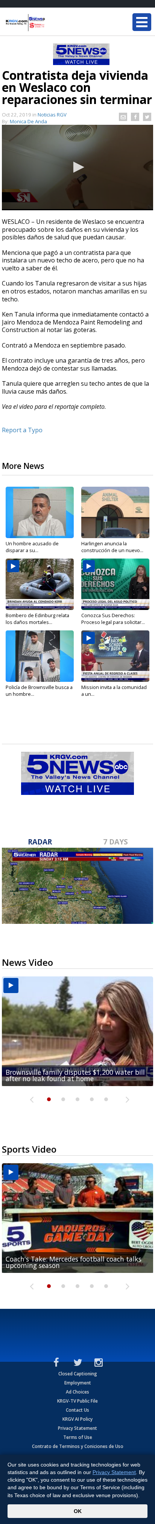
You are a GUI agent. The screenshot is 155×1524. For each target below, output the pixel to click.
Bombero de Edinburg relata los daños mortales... (37, 618)
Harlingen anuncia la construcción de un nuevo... (112, 547)
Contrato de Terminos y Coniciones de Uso (77, 1446)
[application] (77, 167)
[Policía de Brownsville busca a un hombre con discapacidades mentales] (40, 656)
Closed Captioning (77, 1373)
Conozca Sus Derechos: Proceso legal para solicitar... (113, 618)
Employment (77, 1383)
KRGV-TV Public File (77, 1401)
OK (78, 1511)
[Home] (51, 22)
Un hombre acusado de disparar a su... (32, 547)
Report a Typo (22, 430)
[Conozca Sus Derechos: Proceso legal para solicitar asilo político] (115, 584)
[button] (77, 167)
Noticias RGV (52, 114)
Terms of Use (77, 1437)
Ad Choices (77, 1392)
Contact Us (77, 1410)
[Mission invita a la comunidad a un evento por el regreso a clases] (115, 656)
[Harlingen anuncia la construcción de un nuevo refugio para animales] (115, 512)
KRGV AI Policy (77, 1419)
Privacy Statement (77, 1428)
